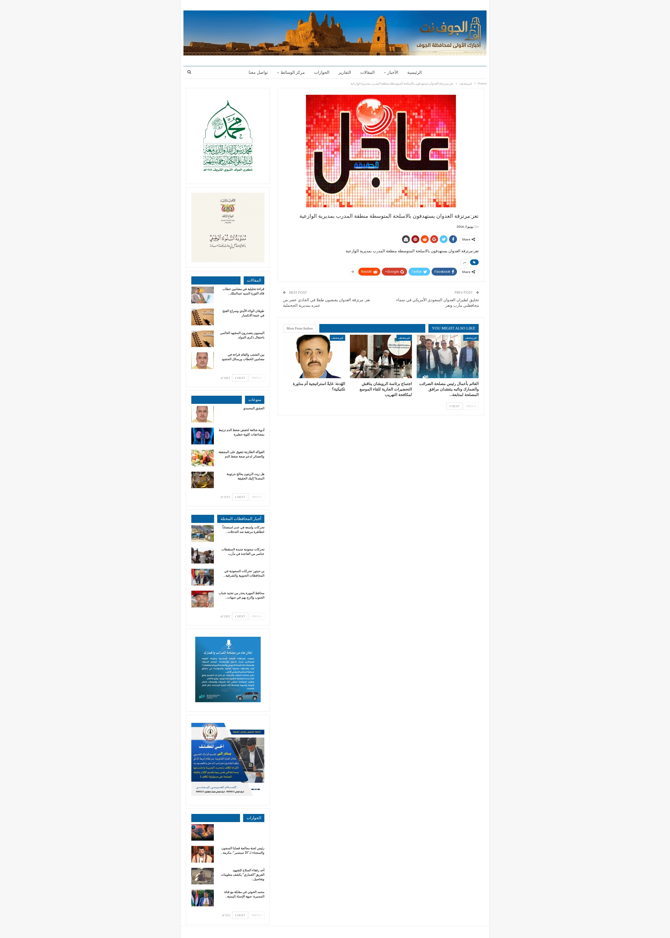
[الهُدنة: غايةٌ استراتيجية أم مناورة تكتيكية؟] (314, 356)
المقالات (367, 72)
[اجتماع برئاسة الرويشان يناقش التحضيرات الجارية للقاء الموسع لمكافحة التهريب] (381, 356)
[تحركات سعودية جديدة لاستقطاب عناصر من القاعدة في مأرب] (202, 555)
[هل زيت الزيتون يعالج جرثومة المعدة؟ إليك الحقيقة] (202, 480)
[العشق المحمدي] (202, 414)
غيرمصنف (471, 337)
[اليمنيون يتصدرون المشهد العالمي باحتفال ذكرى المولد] (202, 339)
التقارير (344, 72)
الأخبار (392, 72)
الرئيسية (414, 72)
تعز (464, 262)
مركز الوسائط (293, 72)
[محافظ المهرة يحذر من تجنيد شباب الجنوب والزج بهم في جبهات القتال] (202, 599)
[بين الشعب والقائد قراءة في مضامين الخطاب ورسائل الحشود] (202, 360)
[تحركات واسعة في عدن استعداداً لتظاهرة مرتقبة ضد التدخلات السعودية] (202, 533)
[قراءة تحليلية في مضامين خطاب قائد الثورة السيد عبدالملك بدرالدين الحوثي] (202, 295)
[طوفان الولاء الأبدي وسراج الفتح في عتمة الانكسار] (202, 317)
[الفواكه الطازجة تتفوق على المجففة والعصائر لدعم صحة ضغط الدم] (202, 458)
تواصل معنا (258, 72)
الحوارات (321, 72)
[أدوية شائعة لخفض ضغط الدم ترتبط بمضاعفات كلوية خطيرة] (202, 436)
